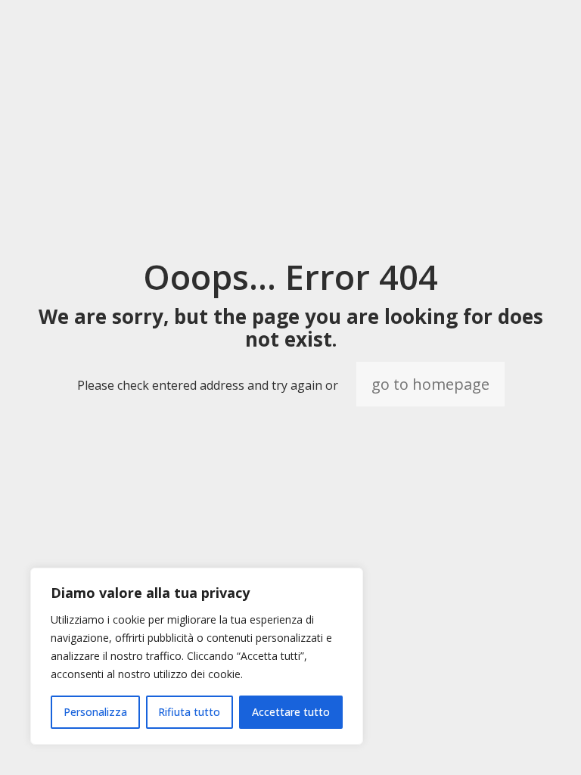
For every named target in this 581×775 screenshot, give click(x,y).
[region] (196, 656)
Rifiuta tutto (189, 712)
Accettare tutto (291, 712)
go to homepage (430, 384)
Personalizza (95, 712)
